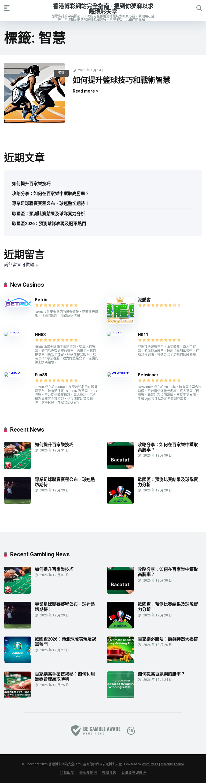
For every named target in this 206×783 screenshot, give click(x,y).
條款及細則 (88, 773)
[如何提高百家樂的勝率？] (120, 696)
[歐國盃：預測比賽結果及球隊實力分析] (120, 502)
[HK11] (114, 331)
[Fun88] (12, 372)
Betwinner (148, 374)
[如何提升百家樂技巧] (17, 467)
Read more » (85, 91)
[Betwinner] (118, 372)
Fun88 (41, 374)
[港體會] (120, 322)
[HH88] (11, 331)
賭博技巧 (109, 773)
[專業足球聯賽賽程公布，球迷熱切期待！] (17, 502)
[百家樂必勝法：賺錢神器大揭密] (120, 661)
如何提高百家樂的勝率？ (161, 674)
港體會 (144, 299)
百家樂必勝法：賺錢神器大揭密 (168, 639)
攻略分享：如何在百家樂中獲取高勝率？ (50, 193)
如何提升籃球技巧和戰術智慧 (121, 80)
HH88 (40, 334)
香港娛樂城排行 (134, 773)
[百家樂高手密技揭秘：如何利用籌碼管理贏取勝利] (17, 696)
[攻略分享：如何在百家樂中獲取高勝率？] (120, 467)
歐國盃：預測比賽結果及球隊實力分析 (48, 213)
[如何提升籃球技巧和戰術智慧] (34, 93)
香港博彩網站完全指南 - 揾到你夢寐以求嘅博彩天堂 (103, 9)
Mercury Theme (172, 764)
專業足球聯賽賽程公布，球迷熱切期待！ (50, 203)
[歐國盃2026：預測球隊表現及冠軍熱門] (17, 661)
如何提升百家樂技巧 (31, 183)
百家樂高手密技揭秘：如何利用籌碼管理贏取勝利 (65, 676)
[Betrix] (17, 305)
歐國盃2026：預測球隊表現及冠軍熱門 (49, 223)
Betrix (41, 299)
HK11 (143, 334)
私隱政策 (67, 773)
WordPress (150, 764)
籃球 (61, 73)
